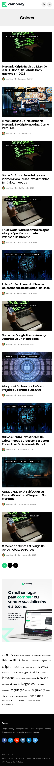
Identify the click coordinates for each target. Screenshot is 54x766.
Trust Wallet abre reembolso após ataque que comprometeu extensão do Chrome (25, 233)
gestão (28, 672)
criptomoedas (13, 666)
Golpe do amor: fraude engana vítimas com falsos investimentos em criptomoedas (25, 179)
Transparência (7, 704)
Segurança (33, 36)
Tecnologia (35, 695)
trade (38, 701)
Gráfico (44, 672)
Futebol (21, 672)
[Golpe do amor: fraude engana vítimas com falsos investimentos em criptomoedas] (27, 156)
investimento (20, 678)
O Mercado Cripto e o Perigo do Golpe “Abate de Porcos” (23, 548)
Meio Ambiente (31, 678)
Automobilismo (46, 655)
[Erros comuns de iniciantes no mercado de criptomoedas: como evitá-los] (27, 102)
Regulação (34, 407)
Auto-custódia (36, 655)
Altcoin (9, 655)
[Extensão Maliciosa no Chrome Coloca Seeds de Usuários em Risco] (27, 265)
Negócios (46, 758)
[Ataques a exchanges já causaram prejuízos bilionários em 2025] (27, 367)
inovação (8, 677)
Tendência (14, 701)
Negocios (28, 684)
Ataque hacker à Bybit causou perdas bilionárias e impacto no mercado (24, 495)
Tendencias (6, 701)
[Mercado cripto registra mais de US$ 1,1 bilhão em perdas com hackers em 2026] (27, 47)
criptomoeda (11, 145)
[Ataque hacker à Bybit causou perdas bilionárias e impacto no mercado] (27, 472)
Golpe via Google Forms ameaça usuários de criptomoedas (24, 337)
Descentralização (30, 667)
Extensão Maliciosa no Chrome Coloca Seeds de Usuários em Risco (26, 286)
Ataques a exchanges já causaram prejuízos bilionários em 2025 (26, 388)
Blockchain (11, 36)
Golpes (22, 36)
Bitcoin (7, 660)
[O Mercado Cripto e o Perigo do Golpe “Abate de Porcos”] (27, 527)
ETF (11, 672)
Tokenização (30, 701)
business (36, 660)
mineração (15, 684)
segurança (38, 690)
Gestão (23, 305)
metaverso (5, 684)
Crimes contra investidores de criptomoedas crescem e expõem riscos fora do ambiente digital (25, 440)
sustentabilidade (21, 696)
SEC (29, 690)
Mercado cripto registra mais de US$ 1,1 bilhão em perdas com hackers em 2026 (24, 70)
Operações (34, 200)
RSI (26, 690)
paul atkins (5, 690)
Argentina (28, 655)
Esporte (5, 672)
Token (21, 700)
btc (30, 661)
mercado (42, 677)
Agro (3, 655)
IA (47, 672)
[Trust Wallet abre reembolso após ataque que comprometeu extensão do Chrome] (27, 211)
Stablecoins (8, 695)
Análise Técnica (19, 655)
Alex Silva (9, 79)
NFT (3, 762)
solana (48, 690)
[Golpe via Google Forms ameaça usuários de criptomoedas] (27, 316)
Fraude (15, 672)
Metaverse (37, 758)
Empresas (42, 666)
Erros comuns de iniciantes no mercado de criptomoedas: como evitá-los (25, 124)
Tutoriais (32, 91)
